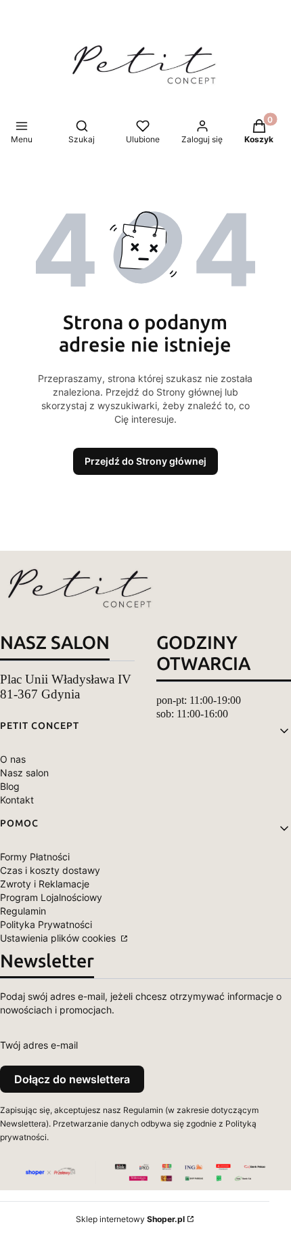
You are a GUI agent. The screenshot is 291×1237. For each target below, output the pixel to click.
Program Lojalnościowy (51, 897)
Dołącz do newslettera (72, 1079)
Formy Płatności (35, 856)
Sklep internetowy (130, 1219)
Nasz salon (24, 772)
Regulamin (23, 911)
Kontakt (17, 799)
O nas (13, 759)
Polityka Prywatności (46, 924)
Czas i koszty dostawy (50, 870)
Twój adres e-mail (39, 1045)
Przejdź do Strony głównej (145, 461)
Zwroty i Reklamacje (44, 883)
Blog (10, 786)
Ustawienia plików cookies (59, 938)
